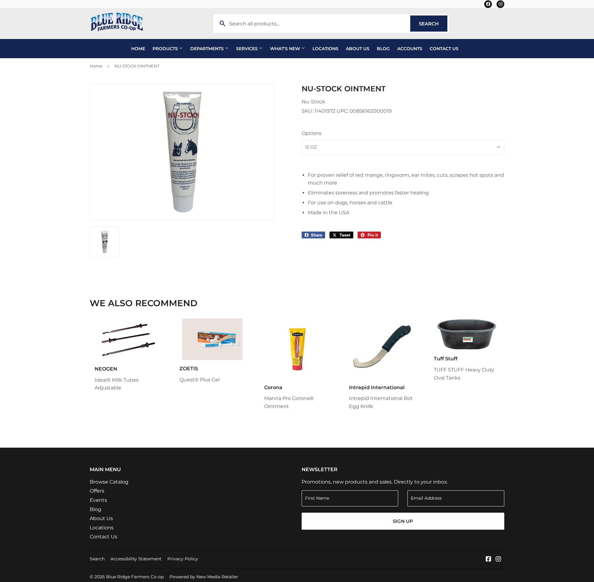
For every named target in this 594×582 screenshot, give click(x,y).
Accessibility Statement (135, 558)
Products (166, 48)
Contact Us (444, 48)
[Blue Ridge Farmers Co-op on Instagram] (498, 559)
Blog (383, 48)
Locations (325, 48)
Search (433, 24)
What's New (285, 48)
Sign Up (403, 521)
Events (98, 500)
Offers (97, 491)
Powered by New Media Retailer (204, 576)
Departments (207, 48)
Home (138, 48)
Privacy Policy (182, 558)
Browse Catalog (109, 482)
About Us (357, 48)
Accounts (409, 48)
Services (247, 48)
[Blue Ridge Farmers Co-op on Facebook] (488, 559)
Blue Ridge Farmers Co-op (135, 576)
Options (311, 133)
